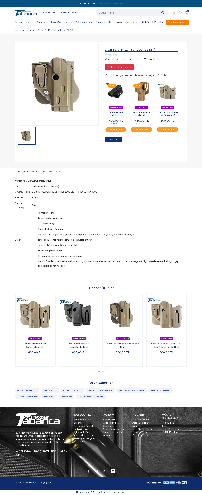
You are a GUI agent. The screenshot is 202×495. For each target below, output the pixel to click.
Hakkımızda (168, 423)
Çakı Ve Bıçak (81, 441)
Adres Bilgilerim (140, 423)
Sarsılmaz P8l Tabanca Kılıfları (131, 390)
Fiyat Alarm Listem (142, 435)
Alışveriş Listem (140, 432)
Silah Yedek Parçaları (84, 438)
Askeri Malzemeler (83, 435)
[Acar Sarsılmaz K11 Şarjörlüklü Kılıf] (35, 314)
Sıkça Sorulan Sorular (114, 429)
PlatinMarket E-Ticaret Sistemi (92, 492)
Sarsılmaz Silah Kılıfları (160, 390)
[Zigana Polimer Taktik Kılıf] (115, 92)
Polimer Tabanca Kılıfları (27, 397)
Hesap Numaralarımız (173, 429)
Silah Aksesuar (81, 429)
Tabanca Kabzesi (82, 419)
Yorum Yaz (113, 139)
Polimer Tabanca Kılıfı (72, 390)
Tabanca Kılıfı (66, 397)
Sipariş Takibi (109, 419)
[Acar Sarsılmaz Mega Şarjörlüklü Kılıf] (167, 92)
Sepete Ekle (116, 129)
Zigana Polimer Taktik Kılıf (116, 113)
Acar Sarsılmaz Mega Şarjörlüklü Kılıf (167, 113)
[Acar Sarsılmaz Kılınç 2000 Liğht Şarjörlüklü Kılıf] (166, 314)
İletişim (107, 435)
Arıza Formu (109, 423)
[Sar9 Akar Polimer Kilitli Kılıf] (141, 92)
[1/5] (106, 54)
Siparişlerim (138, 426)
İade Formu (109, 426)
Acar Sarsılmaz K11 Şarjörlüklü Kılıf (35, 345)
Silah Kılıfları (49, 397)
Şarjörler (78, 423)
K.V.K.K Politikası (170, 432)
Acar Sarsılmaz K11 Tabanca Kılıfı (123, 345)
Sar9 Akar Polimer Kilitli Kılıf (142, 113)
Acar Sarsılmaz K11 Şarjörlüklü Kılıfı (79, 345)
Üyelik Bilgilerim (140, 419)
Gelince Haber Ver (119, 67)
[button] (99, 371)
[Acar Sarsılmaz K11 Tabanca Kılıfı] (122, 314)
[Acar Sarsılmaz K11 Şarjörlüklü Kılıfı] (79, 314)
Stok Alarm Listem (142, 429)
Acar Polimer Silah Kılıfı (27, 390)
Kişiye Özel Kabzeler (84, 426)
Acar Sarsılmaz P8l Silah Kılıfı (90, 397)
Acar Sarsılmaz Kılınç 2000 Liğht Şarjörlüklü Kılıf (166, 345)
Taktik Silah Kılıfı (50, 390)
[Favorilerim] (180, 13)
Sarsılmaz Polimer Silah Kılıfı (100, 390)
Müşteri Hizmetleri (112, 432)
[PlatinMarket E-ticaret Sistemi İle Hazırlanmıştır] (153, 482)
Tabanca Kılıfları (82, 432)
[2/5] (107, 54)
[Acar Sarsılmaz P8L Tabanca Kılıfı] (58, 84)
